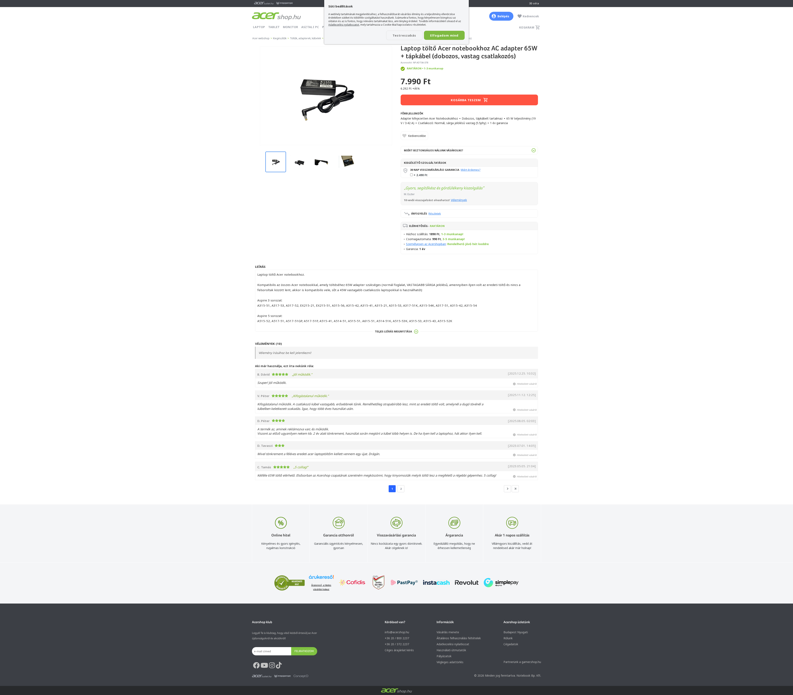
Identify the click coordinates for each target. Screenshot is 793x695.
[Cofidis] (352, 583)
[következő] (507, 488)
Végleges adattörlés (450, 662)
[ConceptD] (300, 676)
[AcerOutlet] (262, 676)
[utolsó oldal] (515, 488)
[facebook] (256, 665)
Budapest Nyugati (515, 632)
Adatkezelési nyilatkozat (453, 644)
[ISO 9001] (376, 583)
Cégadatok (510, 644)
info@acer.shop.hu (397, 632)
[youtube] (264, 665)
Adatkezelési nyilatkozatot (343, 24)
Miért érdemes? (471, 170)
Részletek (435, 213)
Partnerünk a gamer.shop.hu (522, 662)
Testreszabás (404, 35)
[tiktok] (279, 665)
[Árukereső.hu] (321, 579)
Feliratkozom (304, 651)
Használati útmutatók (451, 650)
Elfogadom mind (444, 35)
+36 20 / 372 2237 (397, 644)
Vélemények (459, 200)
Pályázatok (444, 656)
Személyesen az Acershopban (426, 244)
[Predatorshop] (282, 676)
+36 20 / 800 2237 (397, 638)
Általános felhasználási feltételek (459, 638)
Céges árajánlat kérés (399, 650)
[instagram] (272, 665)
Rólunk (508, 638)
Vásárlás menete (448, 632)
